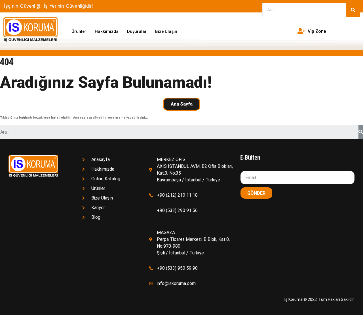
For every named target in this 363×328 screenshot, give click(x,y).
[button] (181, 104)
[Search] (353, 10)
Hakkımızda (107, 31)
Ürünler (78, 31)
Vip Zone (317, 31)
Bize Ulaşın (166, 31)
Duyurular (137, 31)
